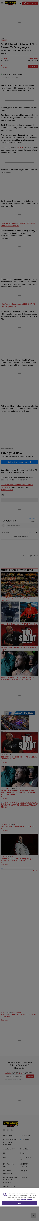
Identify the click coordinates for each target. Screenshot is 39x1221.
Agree (19, 1203)
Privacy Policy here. (26, 1199)
